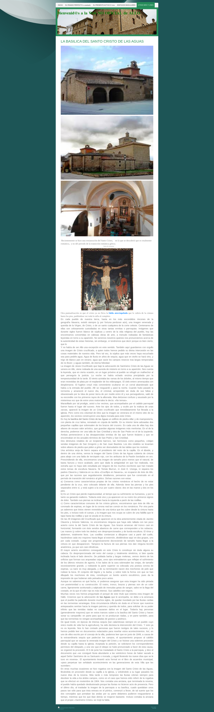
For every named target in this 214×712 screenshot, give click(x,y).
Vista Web (154, 708)
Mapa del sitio (71, 707)
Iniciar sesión (153, 707)
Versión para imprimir (64, 707)
